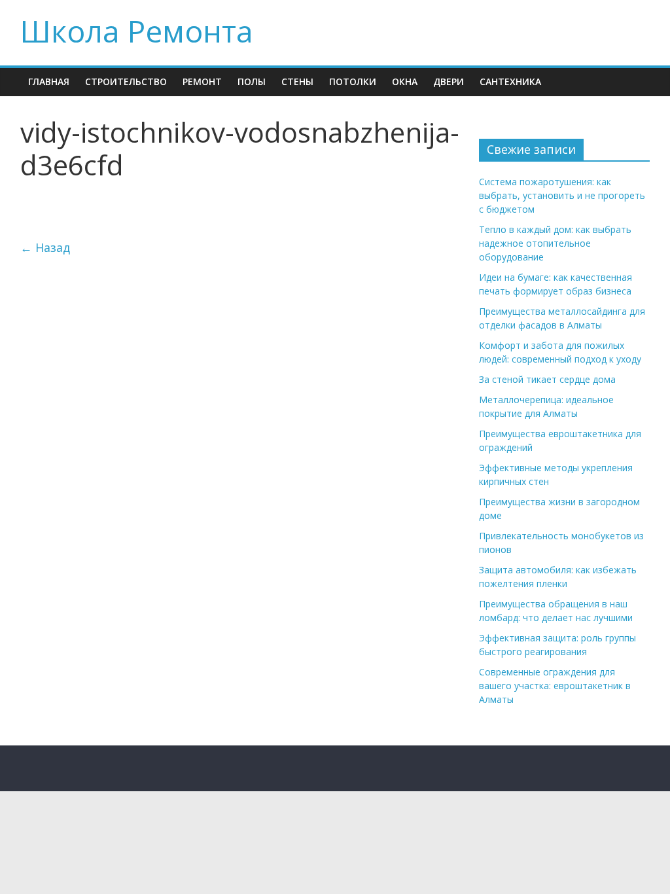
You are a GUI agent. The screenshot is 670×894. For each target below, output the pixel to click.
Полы (252, 81)
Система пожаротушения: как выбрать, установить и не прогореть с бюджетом (562, 195)
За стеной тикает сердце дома (547, 379)
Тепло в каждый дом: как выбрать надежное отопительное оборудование (555, 243)
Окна (404, 81)
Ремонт (202, 81)
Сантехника (510, 81)
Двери (448, 81)
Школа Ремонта (136, 30)
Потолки (352, 81)
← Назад (45, 247)
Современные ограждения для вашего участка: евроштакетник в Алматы (555, 686)
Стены (297, 81)
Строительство (126, 81)
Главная (48, 81)
